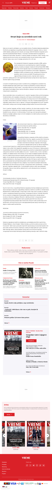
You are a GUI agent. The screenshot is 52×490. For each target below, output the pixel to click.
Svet (27, 8)
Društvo (22, 8)
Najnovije (4, 8)
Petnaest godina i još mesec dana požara (16, 317)
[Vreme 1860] (13, 342)
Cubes (33, 479)
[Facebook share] (20, 44)
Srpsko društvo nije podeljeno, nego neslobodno (19, 303)
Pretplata (42, 2)
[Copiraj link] (29, 44)
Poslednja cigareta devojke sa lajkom (24, 283)
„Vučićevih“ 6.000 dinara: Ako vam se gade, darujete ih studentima (21, 310)
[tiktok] (40, 465)
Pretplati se (31, 340)
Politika (10, 8)
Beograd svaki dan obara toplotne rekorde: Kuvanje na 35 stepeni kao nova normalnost (42, 283)
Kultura (31, 8)
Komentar (41, 8)
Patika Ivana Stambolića (33, 356)
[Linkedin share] (32, 44)
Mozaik (36, 8)
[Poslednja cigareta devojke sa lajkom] (26, 273)
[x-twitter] (30, 465)
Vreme (22, 479)
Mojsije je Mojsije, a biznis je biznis (37, 361)
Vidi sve (6, 323)
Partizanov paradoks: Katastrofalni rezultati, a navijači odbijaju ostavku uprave (10, 282)
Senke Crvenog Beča (9, 270)
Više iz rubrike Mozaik (26, 263)
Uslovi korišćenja (6, 469)
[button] (4, 435)
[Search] (3, 3)
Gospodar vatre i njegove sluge (36, 336)
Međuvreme (19, 251)
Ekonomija (15, 8)
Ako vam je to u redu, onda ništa (36, 348)
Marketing (4, 466)
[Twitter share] (23, 44)
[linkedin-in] (44, 465)
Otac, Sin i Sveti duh (32, 367)
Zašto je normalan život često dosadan (41, 271)
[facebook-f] (27, 465)
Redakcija (4, 462)
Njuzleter (4, 471)
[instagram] (37, 465)
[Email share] (26, 44)
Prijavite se (34, 2)
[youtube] (34, 465)
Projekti (4, 473)
